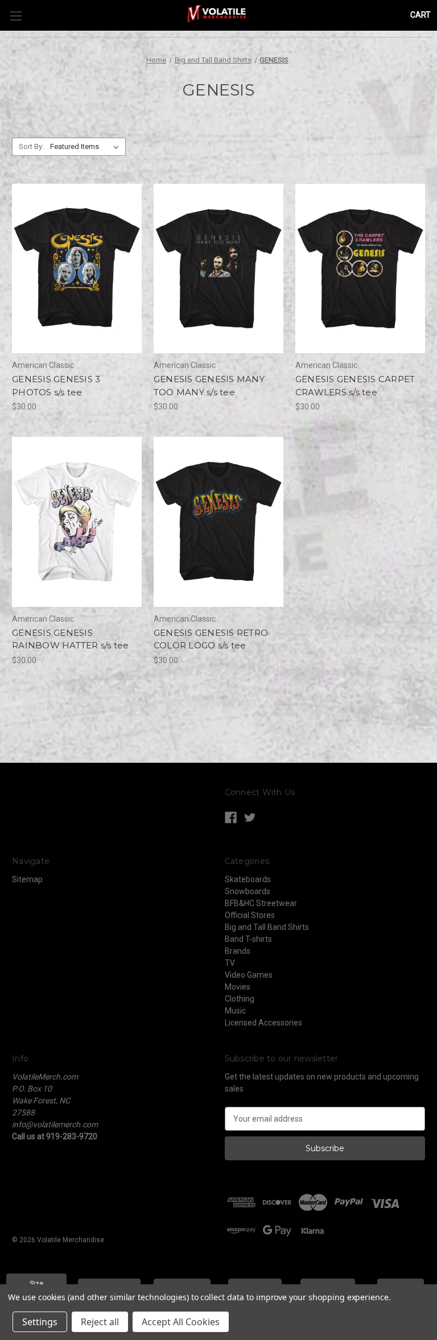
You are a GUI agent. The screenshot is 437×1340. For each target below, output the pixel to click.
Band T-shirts (248, 939)
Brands (237, 951)
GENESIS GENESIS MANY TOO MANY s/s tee (209, 386)
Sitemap (27, 879)
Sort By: (31, 146)
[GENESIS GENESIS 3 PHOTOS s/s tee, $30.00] (77, 268)
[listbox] (86, 146)
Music (235, 1010)
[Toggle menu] (15, 15)
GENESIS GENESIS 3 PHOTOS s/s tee (56, 386)
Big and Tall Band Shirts (267, 927)
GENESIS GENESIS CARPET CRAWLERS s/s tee (355, 386)
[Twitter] (250, 818)
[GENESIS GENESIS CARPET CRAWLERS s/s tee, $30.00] (360, 268)
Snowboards (247, 891)
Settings (39, 1322)
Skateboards (248, 879)
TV (230, 962)
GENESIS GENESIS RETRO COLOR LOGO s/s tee (211, 639)
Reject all (100, 1322)
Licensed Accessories (263, 1022)
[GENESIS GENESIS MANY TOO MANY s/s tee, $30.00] (218, 268)
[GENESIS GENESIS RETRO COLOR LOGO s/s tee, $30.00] (218, 522)
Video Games (249, 974)
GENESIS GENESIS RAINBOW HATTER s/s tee (70, 639)
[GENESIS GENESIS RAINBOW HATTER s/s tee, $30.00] (77, 522)
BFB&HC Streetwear (261, 903)
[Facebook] (231, 818)
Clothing (239, 998)
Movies (237, 986)
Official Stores (250, 915)
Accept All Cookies (181, 1322)
